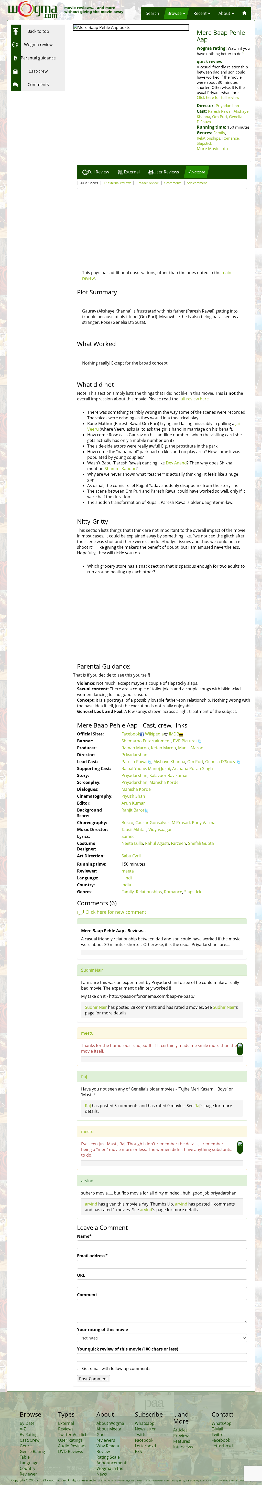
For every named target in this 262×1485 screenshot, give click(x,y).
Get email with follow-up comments (116, 1368)
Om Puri (219, 116)
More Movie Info (212, 148)
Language (29, 1463)
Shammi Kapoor (120, 468)
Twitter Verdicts (73, 1434)
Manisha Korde (164, 782)
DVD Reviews (70, 1451)
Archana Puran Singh (192, 768)
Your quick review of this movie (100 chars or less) (127, 1349)
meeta (128, 871)
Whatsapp (145, 1423)
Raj (84, 1076)
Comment (87, 1294)
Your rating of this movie (102, 1329)
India (126, 885)
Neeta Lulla (132, 843)
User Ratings (70, 1440)
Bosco (127, 822)
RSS (138, 1451)
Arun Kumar (133, 803)
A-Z (23, 1429)
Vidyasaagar (160, 829)
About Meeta (108, 1429)
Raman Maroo (135, 748)
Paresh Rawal (220, 111)
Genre (26, 1446)
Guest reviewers (105, 1437)
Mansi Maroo (190, 748)
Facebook (131, 734)
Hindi (127, 878)
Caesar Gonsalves (152, 822)
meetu (87, 1033)
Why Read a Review (107, 1448)
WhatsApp (222, 1423)
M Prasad (181, 822)
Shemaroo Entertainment (146, 741)
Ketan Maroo (163, 748)
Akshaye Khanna (169, 761)
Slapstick (204, 143)
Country (27, 1468)
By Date (27, 1423)
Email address (92, 1256)
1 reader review (147, 183)
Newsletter (145, 1429)
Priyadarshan (227, 105)
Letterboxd (145, 1446)
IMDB (174, 734)
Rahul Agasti (157, 843)
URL (81, 1275)
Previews (181, 1435)
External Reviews (66, 1426)
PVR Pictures (185, 741)
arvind (91, 1204)
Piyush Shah (133, 796)
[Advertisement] (43, 126)
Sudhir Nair (92, 970)
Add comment (197, 183)
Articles (180, 1430)
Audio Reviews (72, 1446)
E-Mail (217, 1429)
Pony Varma (203, 822)
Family (219, 132)
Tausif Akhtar (134, 829)
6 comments (172, 183)
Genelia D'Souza (220, 761)
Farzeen (178, 843)
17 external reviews (117, 183)
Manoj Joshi (159, 768)
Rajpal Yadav (134, 768)
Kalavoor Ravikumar (168, 775)
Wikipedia (154, 734)
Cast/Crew (29, 1440)
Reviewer (28, 1474)
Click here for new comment (115, 912)
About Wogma (110, 1423)
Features (181, 1441)
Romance (230, 138)
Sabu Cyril (131, 856)
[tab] (95, 172)
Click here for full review (218, 97)
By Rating (29, 1434)
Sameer (129, 836)
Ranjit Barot (133, 810)
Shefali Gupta (201, 843)
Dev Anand (176, 463)
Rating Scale (108, 1457)
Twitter (141, 1434)
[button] (152, 13)
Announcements (112, 1463)
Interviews (183, 1447)
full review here (194, 399)
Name (84, 1236)
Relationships (208, 138)
